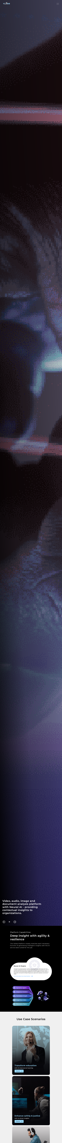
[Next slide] (14, 921)
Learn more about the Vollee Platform (22, 976)
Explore (18, 1071)
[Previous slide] (3, 921)
